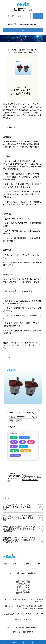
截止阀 (31, 442)
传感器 (13, 438)
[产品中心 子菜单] (19, 564)
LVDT (22, 442)
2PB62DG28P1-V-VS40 (16, 413)
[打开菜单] (23, 30)
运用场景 (19, 421)
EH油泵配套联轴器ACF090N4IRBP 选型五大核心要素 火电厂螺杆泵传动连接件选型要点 (19, 529)
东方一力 (24, 446)
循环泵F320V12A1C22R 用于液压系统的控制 (13, 477)
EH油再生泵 (30, 413)
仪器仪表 (14, 451)
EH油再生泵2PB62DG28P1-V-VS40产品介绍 (23, 417)
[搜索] (38, 16)
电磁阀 (13, 442)
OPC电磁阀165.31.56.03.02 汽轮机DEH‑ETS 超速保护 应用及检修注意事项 (18, 518)
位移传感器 (24, 438)
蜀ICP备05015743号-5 (26, 632)
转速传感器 (26, 451)
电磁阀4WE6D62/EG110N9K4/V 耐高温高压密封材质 (31, 477)
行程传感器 (15, 455)
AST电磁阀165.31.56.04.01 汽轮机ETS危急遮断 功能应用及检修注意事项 (17, 507)
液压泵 (11, 421)
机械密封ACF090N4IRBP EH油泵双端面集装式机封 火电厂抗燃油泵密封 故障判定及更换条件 (19, 540)
